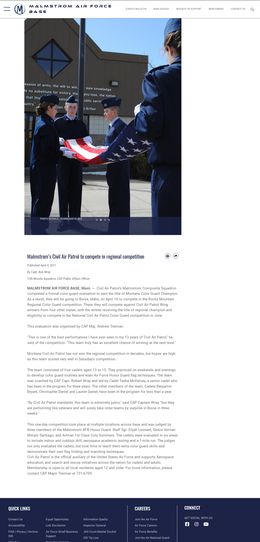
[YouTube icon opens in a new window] (206, 524)
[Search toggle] (253, 9)
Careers (142, 508)
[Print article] (167, 256)
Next (174, 126)
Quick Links (19, 508)
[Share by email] (176, 256)
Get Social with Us (198, 518)
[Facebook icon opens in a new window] (187, 524)
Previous (32, 126)
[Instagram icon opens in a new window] (196, 524)
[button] (6, 9)
